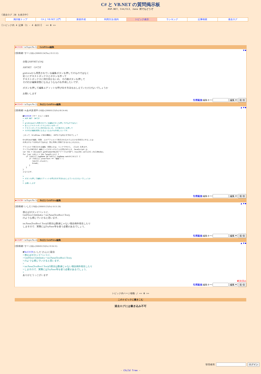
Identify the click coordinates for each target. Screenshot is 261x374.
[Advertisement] (130, 37)
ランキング (172, 19)
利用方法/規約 (111, 19)
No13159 (28, 252)
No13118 (27, 116)
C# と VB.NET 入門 (51, 19)
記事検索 (202, 19)
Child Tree (130, 370)
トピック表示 (142, 19)
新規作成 (81, 19)
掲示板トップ (20, 19)
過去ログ (232, 19)
